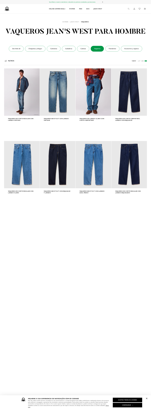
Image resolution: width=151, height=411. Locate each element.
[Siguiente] (102, 2)
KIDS (87, 9)
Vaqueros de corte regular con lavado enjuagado (128, 192)
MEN (80, 9)
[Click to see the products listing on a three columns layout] (146, 61)
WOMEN (72, 9)
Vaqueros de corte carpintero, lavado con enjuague (127, 119)
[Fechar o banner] (146, 398)
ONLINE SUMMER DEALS (57, 9)
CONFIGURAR (126, 405)
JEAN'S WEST (97, 9)
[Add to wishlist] (7, 71)
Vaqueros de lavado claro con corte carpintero (92, 119)
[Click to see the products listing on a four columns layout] (142, 61)
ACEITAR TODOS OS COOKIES (127, 400)
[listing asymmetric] (139, 61)
